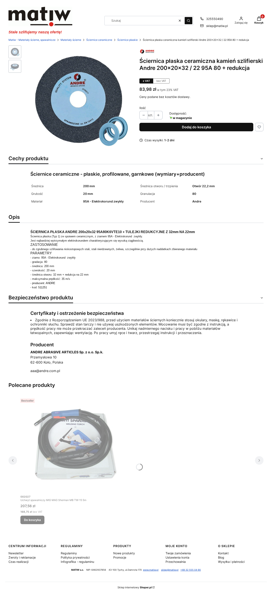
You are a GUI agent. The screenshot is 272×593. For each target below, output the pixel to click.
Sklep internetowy (135, 587)
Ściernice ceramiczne (99, 39)
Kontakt (223, 553)
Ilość (142, 108)
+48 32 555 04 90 (190, 570)
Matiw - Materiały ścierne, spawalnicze (31, 39)
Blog (221, 557)
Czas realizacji (18, 561)
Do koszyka (32, 520)
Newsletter (16, 553)
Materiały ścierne (71, 39)
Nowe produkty (124, 553)
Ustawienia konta (177, 557)
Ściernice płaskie (127, 39)
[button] (188, 20)
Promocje (119, 557)
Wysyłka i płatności (231, 561)
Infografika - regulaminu (77, 561)
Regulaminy (69, 553)
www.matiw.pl (151, 570)
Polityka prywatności (75, 557)
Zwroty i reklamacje (22, 557)
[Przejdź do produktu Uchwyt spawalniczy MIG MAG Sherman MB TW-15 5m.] (73, 445)
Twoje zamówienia (178, 553)
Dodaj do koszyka (196, 127)
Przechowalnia (176, 561)
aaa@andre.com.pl (45, 371)
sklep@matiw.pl (217, 26)
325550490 (214, 19)
